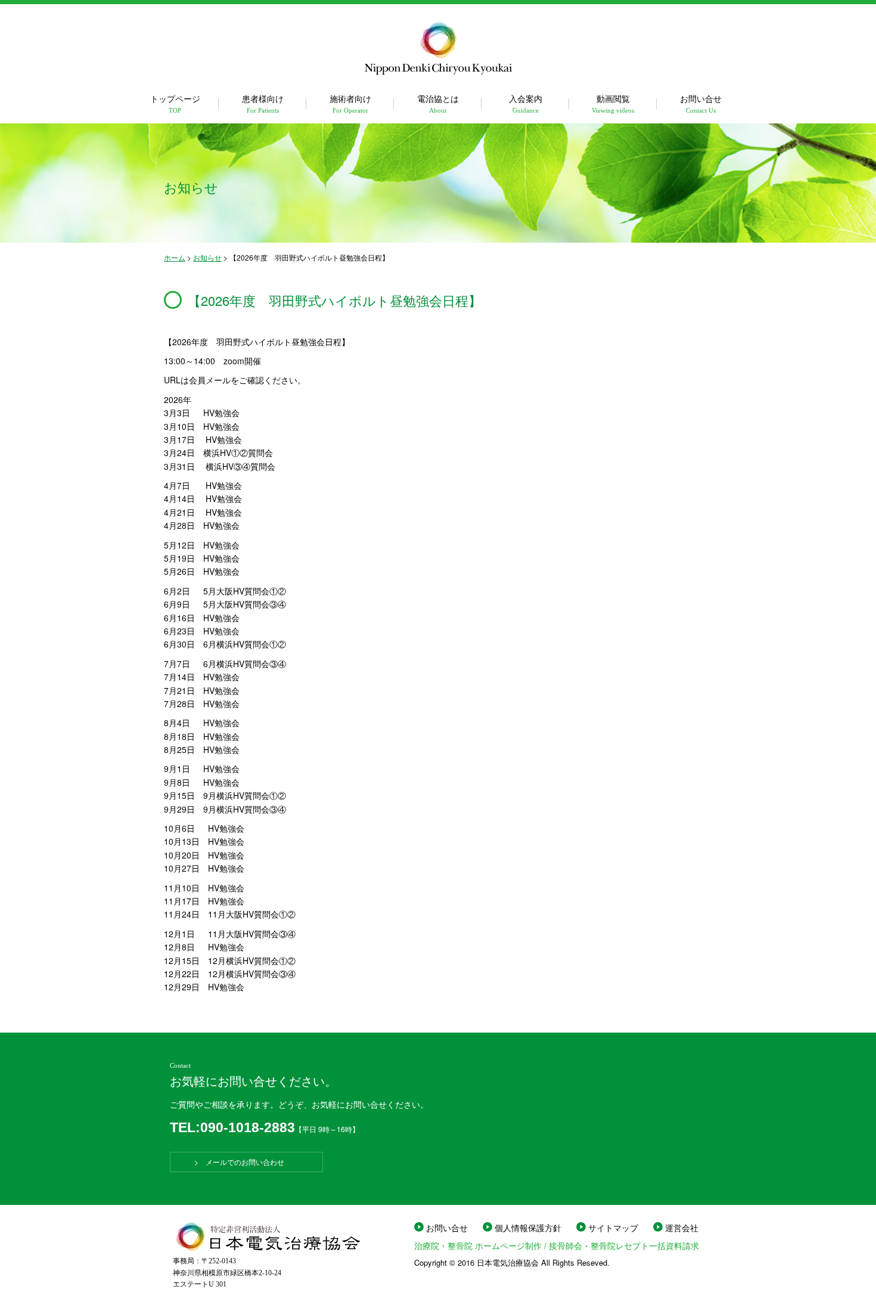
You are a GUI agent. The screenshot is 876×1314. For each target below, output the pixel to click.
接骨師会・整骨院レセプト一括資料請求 (624, 1245)
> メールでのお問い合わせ (246, 1162)
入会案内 (525, 102)
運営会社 (681, 1228)
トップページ (175, 102)
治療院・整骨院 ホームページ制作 (478, 1245)
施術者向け (350, 102)
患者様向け (263, 102)
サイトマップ (613, 1228)
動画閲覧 (613, 102)
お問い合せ (701, 102)
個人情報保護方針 (528, 1228)
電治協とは (438, 102)
